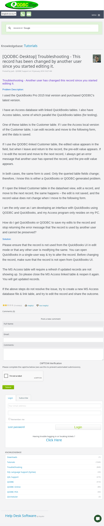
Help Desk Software (20, 515)
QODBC (54, 482)
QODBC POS (54, 492)
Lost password (16, 427)
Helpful (30, 305)
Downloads (54, 457)
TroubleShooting (54, 467)
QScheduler (54, 496)
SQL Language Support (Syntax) (54, 472)
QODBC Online (54, 487)
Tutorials (54, 462)
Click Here (54, 440)
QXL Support (54, 477)
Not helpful (43, 305)
